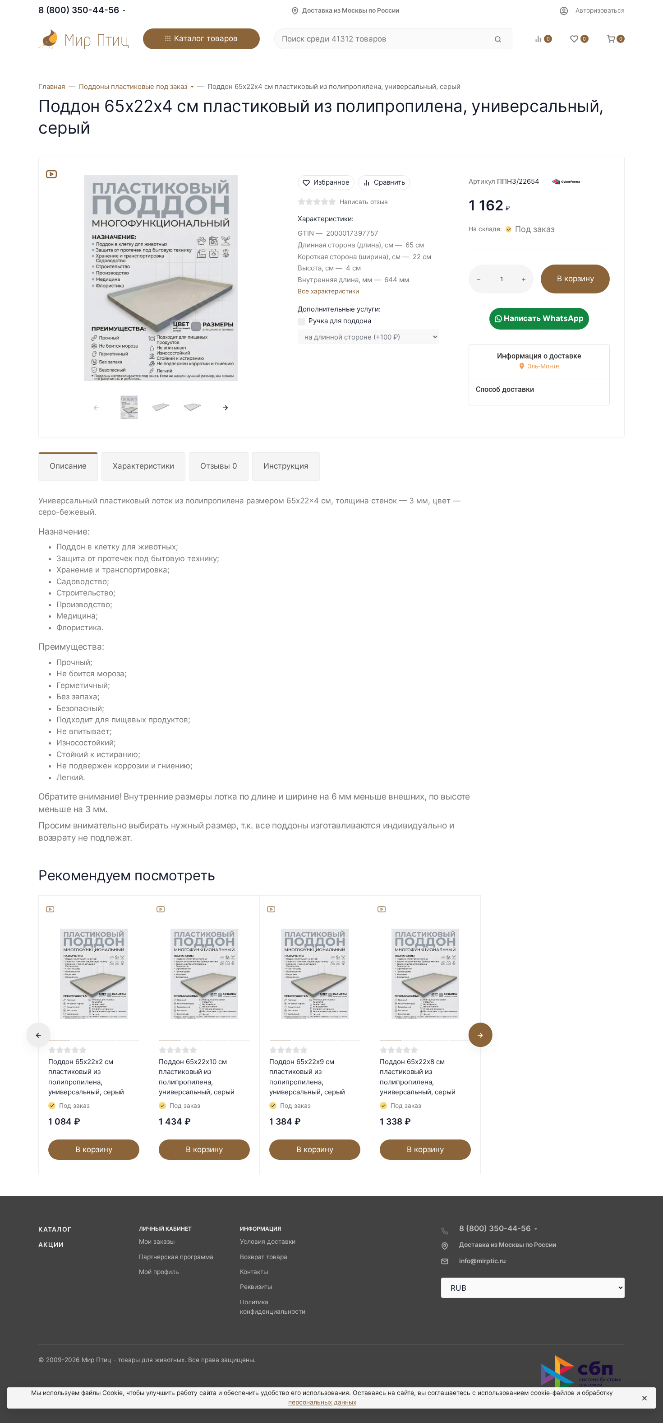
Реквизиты (256, 1286)
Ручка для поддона (339, 320)
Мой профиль (159, 1271)
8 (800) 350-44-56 (78, 10)
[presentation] (96, 407)
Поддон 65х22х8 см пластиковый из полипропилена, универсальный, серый (418, 1077)
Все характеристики (328, 291)
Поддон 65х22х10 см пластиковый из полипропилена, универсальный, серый (197, 1077)
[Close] (644, 1398)
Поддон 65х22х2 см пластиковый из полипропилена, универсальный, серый (86, 1077)
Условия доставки (267, 1241)
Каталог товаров (206, 38)
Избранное (331, 182)
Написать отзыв (364, 201)
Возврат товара (263, 1256)
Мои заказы (157, 1241)
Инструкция (285, 465)
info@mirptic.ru (482, 1261)
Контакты (254, 1271)
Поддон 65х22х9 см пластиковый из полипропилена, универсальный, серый (307, 1077)
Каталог (55, 1229)
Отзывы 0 (218, 465)
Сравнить (389, 182)
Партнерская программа (176, 1256)
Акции (51, 1244)
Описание (68, 465)
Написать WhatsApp (543, 318)
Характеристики (143, 465)
